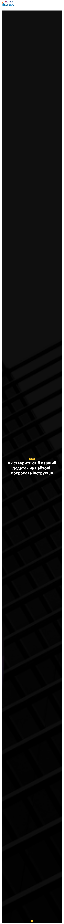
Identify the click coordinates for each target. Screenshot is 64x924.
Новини (32, 458)
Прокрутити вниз (32, 921)
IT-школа (8, 3)
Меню (60, 3)
